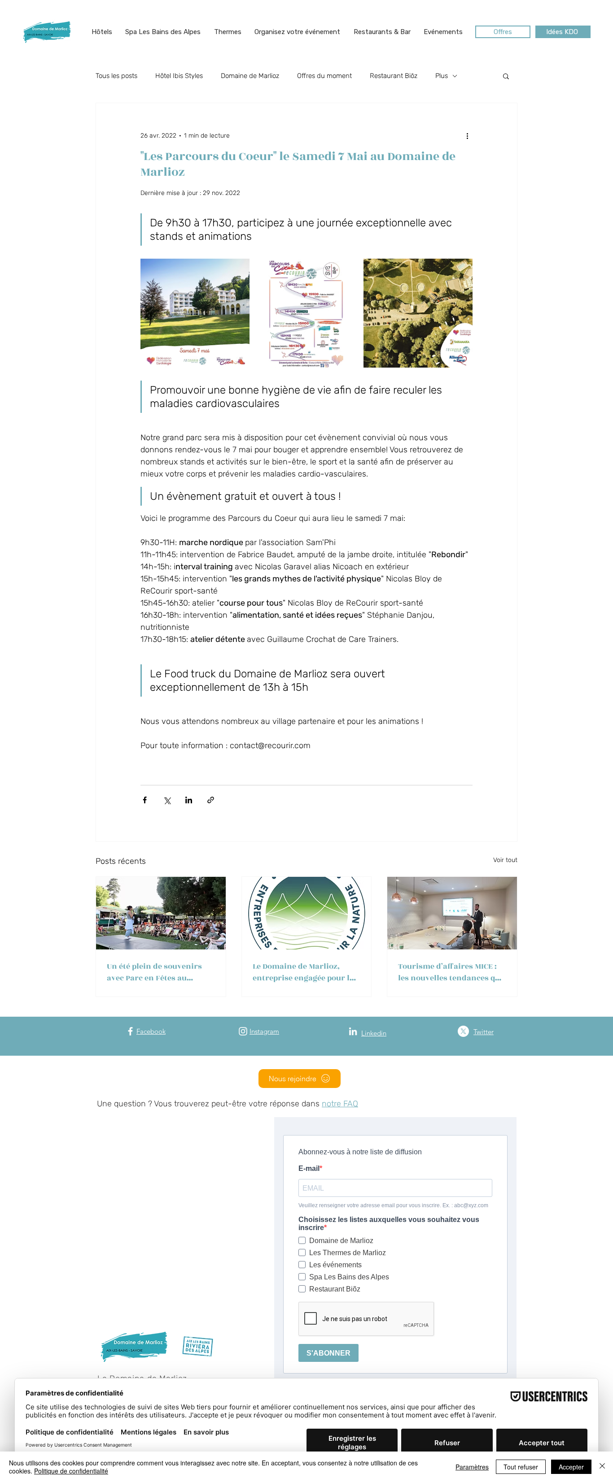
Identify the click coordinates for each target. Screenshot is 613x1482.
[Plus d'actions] (467, 135)
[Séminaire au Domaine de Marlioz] (452, 913)
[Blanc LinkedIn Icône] (353, 1031)
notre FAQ (340, 1104)
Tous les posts (116, 76)
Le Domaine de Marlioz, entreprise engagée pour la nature (303, 972)
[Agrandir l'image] (195, 313)
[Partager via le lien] (210, 800)
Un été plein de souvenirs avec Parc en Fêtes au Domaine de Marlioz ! (154, 972)
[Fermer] (602, 1467)
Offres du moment (324, 76)
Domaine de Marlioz (250, 76)
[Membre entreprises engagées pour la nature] (307, 913)
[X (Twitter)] (463, 1031)
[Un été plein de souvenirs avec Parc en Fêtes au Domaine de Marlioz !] (161, 913)
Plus (441, 76)
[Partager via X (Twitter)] (166, 800)
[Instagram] (243, 1031)
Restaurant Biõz (393, 76)
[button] (102, 31)
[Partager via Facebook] (144, 800)
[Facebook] (130, 1031)
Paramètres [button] (472, 1466)
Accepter (571, 1466)
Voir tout (505, 860)
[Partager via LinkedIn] (188, 800)
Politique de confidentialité (71, 1470)
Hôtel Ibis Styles (179, 76)
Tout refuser (521, 1466)
